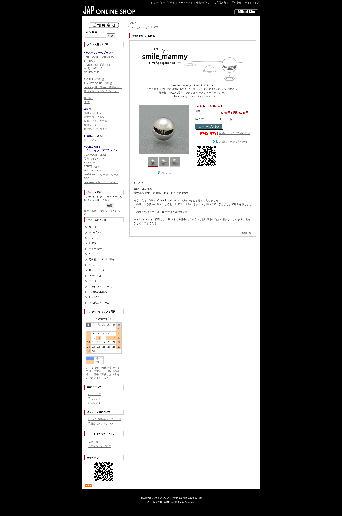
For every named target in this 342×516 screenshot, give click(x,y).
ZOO (86, 178)
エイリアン (90, 139)
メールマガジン (95, 192)
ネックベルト (96, 275)
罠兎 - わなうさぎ (94, 158)
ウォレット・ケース (100, 286)
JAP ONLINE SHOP (109, 10)
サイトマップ (252, 2)
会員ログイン (203, 2)
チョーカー (95, 248)
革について (94, 398)
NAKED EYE (91, 72)
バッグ (93, 281)
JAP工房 (93, 442)
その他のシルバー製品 (102, 259)
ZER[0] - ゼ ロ (92, 166)
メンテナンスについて (99, 412)
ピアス (93, 243)
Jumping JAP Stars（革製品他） (103, 87)
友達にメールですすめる (233, 141)
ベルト (93, 264)
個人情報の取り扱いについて (156, 497)
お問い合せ (235, 2)
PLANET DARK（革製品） (99, 83)
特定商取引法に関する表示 (187, 497)
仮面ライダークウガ (95, 121)
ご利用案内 (220, 2)
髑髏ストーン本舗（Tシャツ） (101, 91)
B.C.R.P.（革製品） (95, 79)
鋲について (94, 402)
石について (94, 394)
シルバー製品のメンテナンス (104, 419)
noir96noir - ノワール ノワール (101, 174)
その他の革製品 (98, 291)
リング (93, 227)
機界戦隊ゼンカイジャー (98, 128)
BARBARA (90, 60)
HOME (132, 23)
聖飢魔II (88, 98)
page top (246, 233)
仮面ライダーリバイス (97, 125)
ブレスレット (96, 237)
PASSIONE (90, 162)
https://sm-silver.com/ (202, 96)
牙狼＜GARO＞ (93, 113)
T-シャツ (94, 297)
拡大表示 (167, 173)
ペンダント (95, 232)
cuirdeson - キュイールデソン (101, 182)
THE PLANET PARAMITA (99, 56)
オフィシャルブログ (99, 446)
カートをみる (185, 2)
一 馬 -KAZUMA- (93, 68)
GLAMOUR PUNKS (95, 154)
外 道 (87, 102)
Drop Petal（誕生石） (98, 64)
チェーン (94, 254)
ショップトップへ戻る (163, 2)
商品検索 (92, 32)
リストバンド (96, 270)
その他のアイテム (99, 302)
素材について (94, 387)
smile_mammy (92, 170)
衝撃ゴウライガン (94, 117)
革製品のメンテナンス (101, 423)
